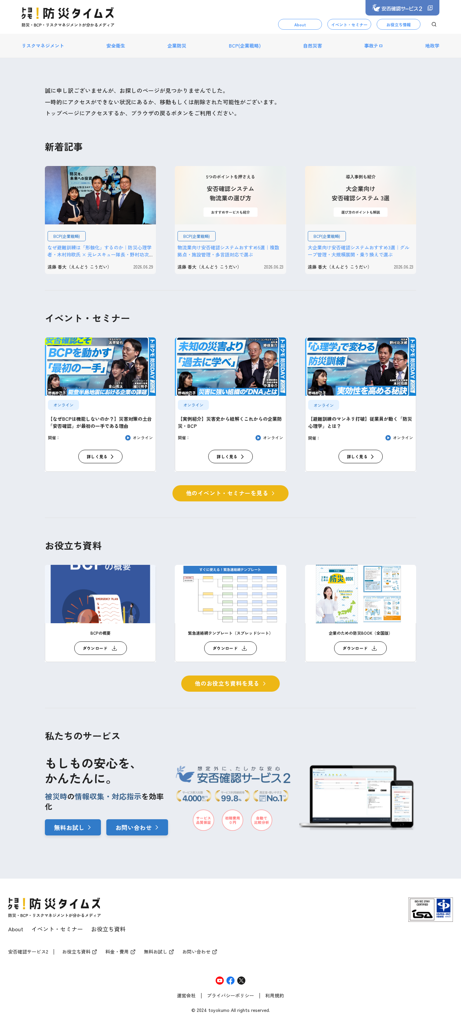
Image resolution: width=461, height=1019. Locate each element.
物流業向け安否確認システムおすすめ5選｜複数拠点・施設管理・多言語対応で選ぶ (228, 251)
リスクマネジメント (43, 46)
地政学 (432, 46)
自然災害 (312, 46)
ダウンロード (95, 648)
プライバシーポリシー (230, 996)
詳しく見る (97, 456)
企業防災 (176, 46)
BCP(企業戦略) (245, 46)
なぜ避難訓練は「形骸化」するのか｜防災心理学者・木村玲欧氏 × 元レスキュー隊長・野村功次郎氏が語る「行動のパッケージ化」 (100, 254)
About (300, 24)
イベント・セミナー (349, 24)
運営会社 (186, 996)
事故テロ (373, 46)
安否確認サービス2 (28, 952)
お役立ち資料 (108, 929)
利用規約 (274, 996)
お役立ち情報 (398, 24)
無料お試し (69, 827)
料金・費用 (117, 952)
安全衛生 (115, 46)
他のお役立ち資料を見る (227, 683)
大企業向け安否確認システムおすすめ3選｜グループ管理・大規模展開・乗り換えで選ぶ (358, 251)
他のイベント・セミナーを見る (227, 493)
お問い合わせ (133, 827)
